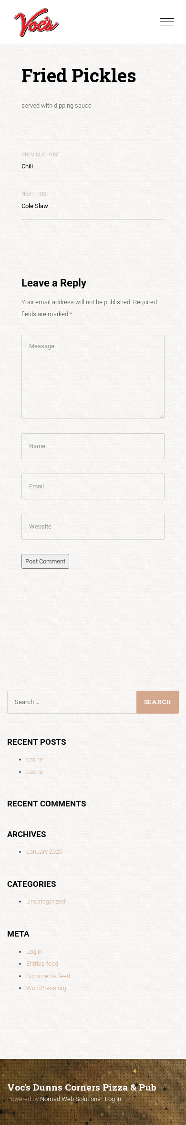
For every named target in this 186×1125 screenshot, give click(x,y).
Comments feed (48, 976)
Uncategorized (45, 901)
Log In (113, 1099)
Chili (41, 161)
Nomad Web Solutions (70, 1099)
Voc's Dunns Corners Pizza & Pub (81, 1087)
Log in (34, 951)
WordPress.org (46, 988)
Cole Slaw (35, 200)
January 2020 (44, 851)
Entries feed (42, 963)
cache (34, 759)
